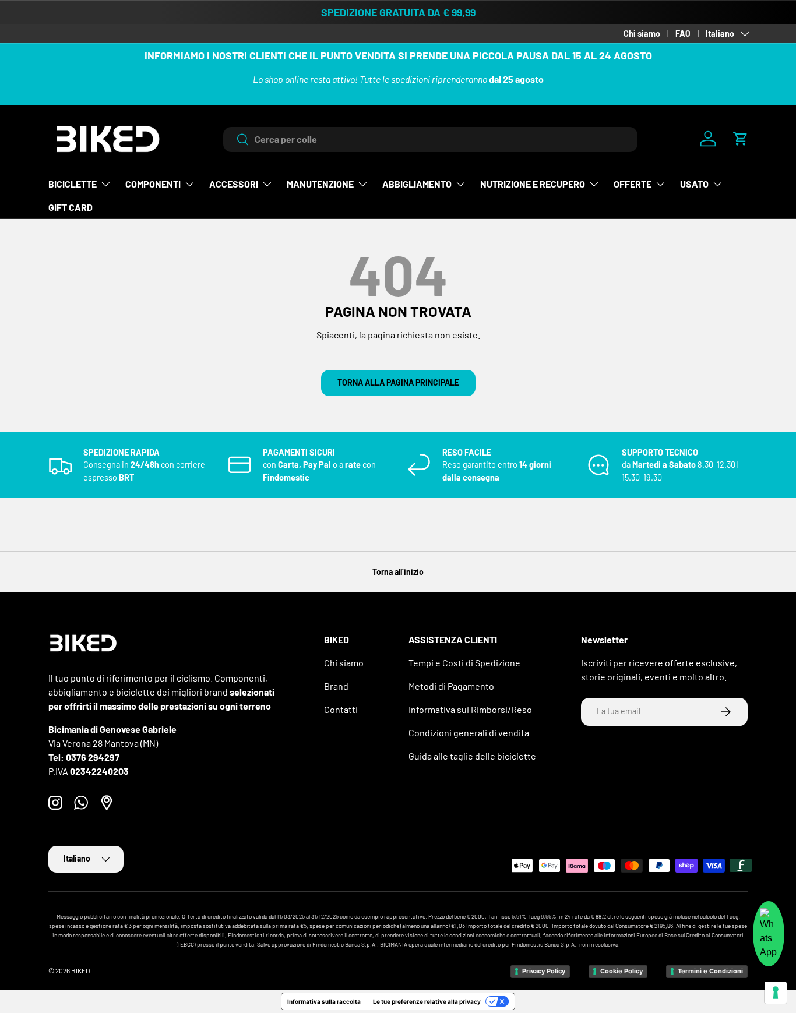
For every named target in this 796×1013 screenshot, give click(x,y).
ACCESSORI (233, 183)
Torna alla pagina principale (398, 382)
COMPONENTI (153, 183)
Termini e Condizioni (710, 971)
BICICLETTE (72, 183)
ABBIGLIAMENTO (417, 183)
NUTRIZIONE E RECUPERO (532, 183)
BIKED (80, 970)
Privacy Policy (543, 971)
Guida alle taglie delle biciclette (472, 755)
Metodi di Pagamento (451, 685)
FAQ (683, 33)
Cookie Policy (621, 971)
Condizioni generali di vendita (468, 732)
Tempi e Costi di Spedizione (464, 662)
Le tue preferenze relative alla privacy (427, 1001)
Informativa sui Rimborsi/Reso (470, 709)
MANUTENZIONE (320, 183)
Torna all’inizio (398, 572)
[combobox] (430, 138)
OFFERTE (632, 183)
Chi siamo (642, 33)
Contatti (341, 709)
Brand (336, 685)
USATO (694, 183)
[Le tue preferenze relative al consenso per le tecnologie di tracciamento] (776, 993)
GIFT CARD (70, 207)
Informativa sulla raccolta (324, 1001)
